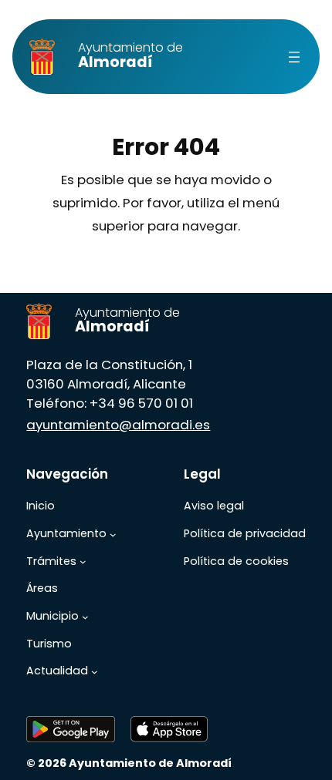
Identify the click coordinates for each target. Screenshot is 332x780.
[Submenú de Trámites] (83, 561)
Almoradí (130, 55)
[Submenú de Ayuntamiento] (113, 534)
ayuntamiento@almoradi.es (118, 424)
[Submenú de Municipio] (85, 616)
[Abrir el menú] (294, 57)
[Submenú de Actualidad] (94, 671)
